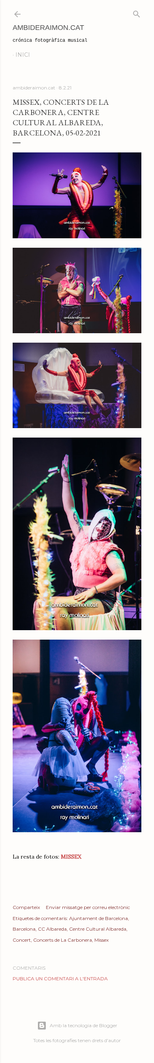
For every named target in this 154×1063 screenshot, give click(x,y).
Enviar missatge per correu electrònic (88, 907)
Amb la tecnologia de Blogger (83, 1025)
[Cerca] (136, 12)
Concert (22, 940)
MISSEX (71, 856)
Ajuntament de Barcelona (98, 918)
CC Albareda (52, 929)
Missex (101, 940)
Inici (22, 54)
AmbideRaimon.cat (48, 28)
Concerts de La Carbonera (62, 940)
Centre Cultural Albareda (97, 929)
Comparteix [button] (26, 907)
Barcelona (24, 929)
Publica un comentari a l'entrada (60, 978)
